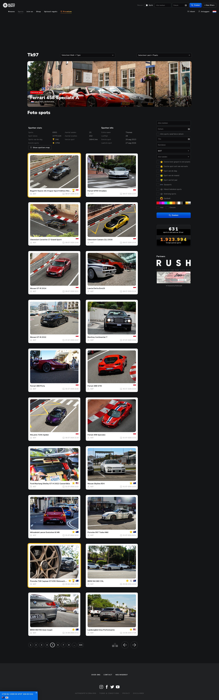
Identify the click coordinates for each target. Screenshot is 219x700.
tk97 (34, 194)
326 (80, 645)
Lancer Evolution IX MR (50, 532)
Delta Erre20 (99, 288)
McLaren (33, 435)
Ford (32, 483)
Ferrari (90, 191)
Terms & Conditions (109, 693)
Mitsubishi (34, 532)
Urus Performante (107, 630)
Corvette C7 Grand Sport (50, 239)
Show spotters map (41, 147)
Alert (192, 11)
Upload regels (50, 11)
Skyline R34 (99, 483)
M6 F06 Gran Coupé (43, 630)
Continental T (101, 337)
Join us (30, 11)
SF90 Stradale (100, 191)
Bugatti (33, 191)
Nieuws (140, 5)
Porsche (91, 532)
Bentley (91, 337)
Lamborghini (93, 630)
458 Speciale (99, 435)
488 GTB (98, 386)
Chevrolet (34, 239)
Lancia (90, 288)
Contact (108, 675)
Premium (67, 11)
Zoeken (197, 5)
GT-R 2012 (41, 337)
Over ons (95, 675)
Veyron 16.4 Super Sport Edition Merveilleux (56, 191)
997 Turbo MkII (101, 532)
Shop (38, 11)
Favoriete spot (36, 92)
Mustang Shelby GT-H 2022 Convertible (52, 483)
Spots (151, 5)
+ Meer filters (209, 5)
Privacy (126, 693)
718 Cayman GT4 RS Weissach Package (55, 581)
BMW (90, 581)
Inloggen (205, 11)
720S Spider (43, 435)
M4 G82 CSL (98, 581)
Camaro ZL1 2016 (104, 239)
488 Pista (40, 386)
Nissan (33, 288)
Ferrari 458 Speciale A (54, 98)
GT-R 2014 (41, 288)
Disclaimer (138, 693)
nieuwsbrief (122, 675)
